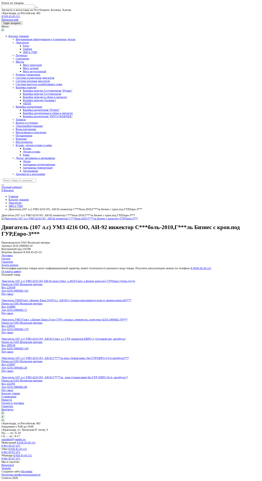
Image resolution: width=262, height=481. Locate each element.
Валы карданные (26, 129)
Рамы (26, 154)
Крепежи (21, 138)
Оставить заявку (11, 271)
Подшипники (24, 135)
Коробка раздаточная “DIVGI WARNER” (48, 116)
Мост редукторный (34, 71)
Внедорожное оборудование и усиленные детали (45, 39)
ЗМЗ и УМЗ (30, 52)
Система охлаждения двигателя (35, 77)
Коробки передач (26, 87)
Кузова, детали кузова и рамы (34, 145)
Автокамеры (30, 170)
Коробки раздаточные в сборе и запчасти (48, 113)
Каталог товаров (19, 36)
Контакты (7, 409)
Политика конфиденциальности (20, 474)
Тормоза (21, 119)
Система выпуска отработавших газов (39, 84)
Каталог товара (10, 393)
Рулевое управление (28, 74)
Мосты (20, 61)
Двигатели (22, 42)
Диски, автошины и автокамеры (35, 158)
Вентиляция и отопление (31, 132)
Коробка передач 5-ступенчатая (42, 93)
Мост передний (32, 64)
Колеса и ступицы (27, 122)
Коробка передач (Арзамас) (39, 100)
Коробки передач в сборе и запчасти (45, 97)
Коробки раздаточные (29, 106)
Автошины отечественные (39, 164)
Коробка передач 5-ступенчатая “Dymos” (47, 90)
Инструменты (24, 142)
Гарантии (7, 406)
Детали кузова (31, 151)
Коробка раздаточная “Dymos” (41, 109)
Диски (27, 161)
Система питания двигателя (33, 81)
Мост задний (30, 68)
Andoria (27, 48)
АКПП (27, 103)
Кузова (27, 148)
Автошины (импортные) (38, 167)
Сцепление (22, 58)
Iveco (26, 45)
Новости (6, 399)
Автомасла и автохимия (30, 174)
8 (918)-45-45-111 (201, 268)
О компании (8, 396)
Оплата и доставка (12, 403)
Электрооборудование (29, 125)
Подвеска (21, 55)
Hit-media (26, 471)
